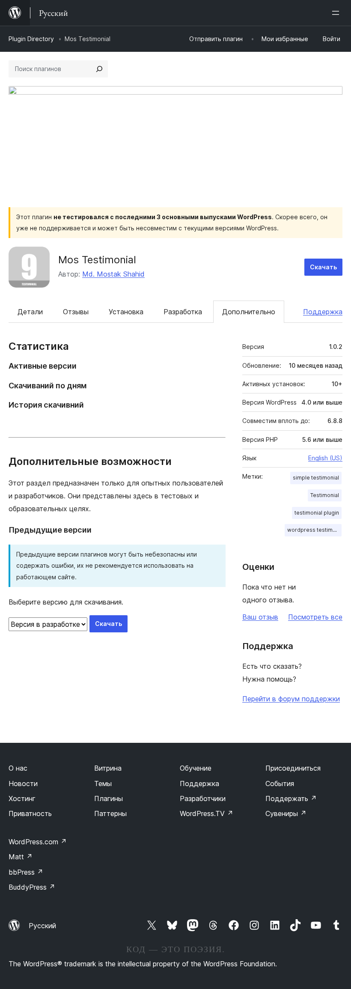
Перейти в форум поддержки (291, 698)
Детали (30, 311)
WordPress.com (38, 841)
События (279, 783)
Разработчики (203, 798)
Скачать (323, 267)
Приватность (30, 813)
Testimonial (324, 495)
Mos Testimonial (97, 259)
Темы (103, 783)
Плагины (108, 798)
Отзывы (76, 311)
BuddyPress (32, 887)
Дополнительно (248, 311)
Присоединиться (293, 768)
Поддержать (291, 798)
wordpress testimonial (314, 530)
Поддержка (322, 311)
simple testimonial (316, 477)
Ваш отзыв (260, 617)
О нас (18, 768)
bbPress (26, 872)
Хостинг (22, 798)
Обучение (195, 768)
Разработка (183, 311)
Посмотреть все (315, 617)
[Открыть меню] (337, 13)
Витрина (108, 768)
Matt (21, 856)
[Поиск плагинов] (99, 68)
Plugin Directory (31, 38)
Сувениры (285, 813)
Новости (23, 783)
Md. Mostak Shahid (113, 274)
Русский (42, 925)
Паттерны (110, 813)
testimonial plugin (316, 512)
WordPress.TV (206, 813)
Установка (126, 311)
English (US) (325, 458)
